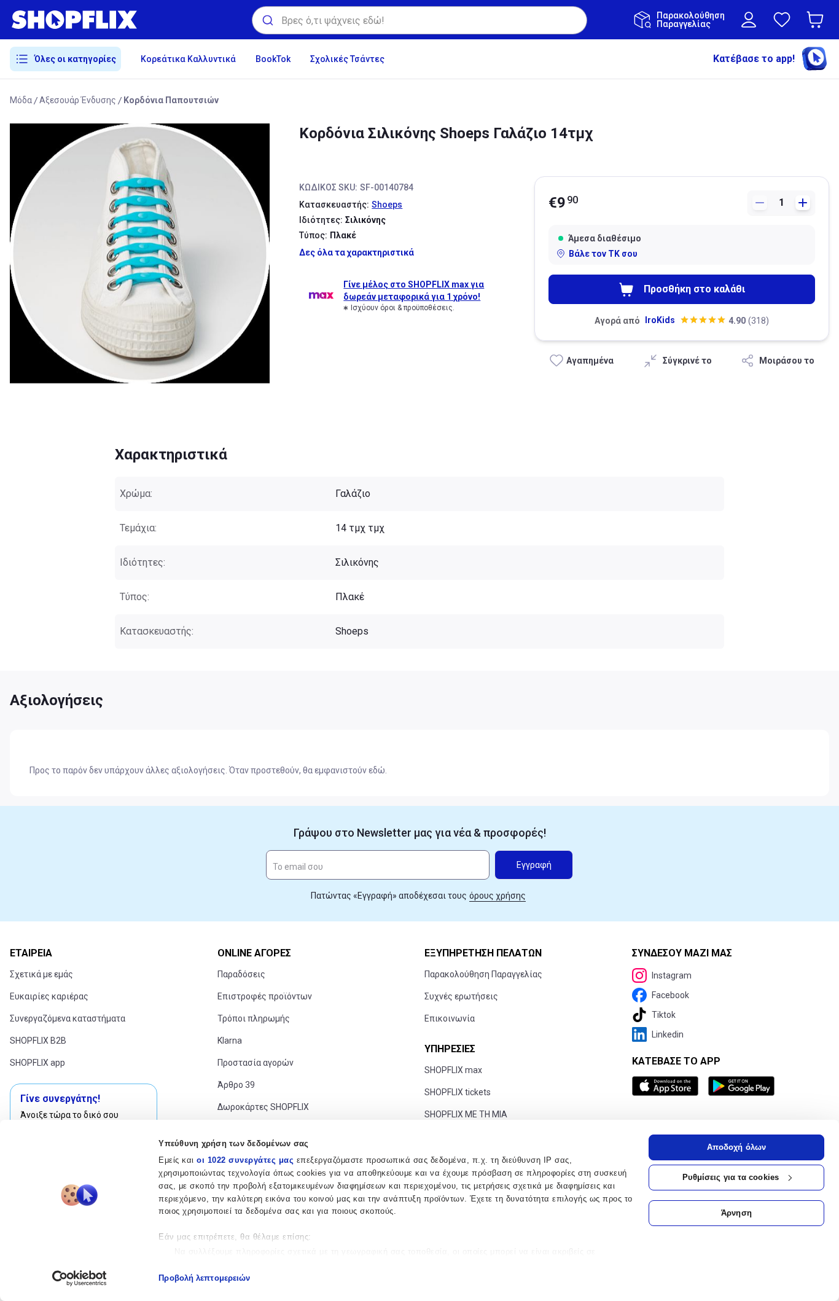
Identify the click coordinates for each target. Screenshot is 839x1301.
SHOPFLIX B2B (38, 1040)
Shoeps (387, 204)
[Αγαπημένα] (782, 19)
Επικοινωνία (449, 1018)
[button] (817, 19)
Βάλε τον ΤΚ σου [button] (603, 254)
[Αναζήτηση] (266, 20)
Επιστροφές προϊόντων (264, 996)
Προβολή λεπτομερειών (204, 1278)
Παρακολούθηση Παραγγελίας (483, 974)
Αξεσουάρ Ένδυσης (77, 100)
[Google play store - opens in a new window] (741, 1086)
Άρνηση (736, 1212)
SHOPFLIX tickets (457, 1092)
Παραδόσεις (241, 974)
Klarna (229, 1040)
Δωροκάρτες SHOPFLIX (263, 1107)
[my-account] (748, 19)
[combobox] (419, 20)
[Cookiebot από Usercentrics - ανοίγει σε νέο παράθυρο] (79, 1278)
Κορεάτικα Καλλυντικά (188, 59)
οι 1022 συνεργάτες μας (245, 1160)
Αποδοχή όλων (736, 1147)
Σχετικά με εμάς (41, 974)
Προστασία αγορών (255, 1063)
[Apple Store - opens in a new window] (667, 1086)
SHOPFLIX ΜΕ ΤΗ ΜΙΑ (465, 1114)
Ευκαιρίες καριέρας (49, 996)
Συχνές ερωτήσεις (461, 996)
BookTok (273, 59)
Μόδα (21, 100)
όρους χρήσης (497, 896)
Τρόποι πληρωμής (253, 1018)
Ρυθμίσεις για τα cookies (730, 1177)
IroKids (660, 320)
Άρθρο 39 (236, 1085)
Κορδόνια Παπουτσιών (171, 100)
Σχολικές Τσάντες (347, 59)
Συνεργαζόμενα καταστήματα (67, 1018)
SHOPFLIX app (37, 1063)
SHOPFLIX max (453, 1070)
